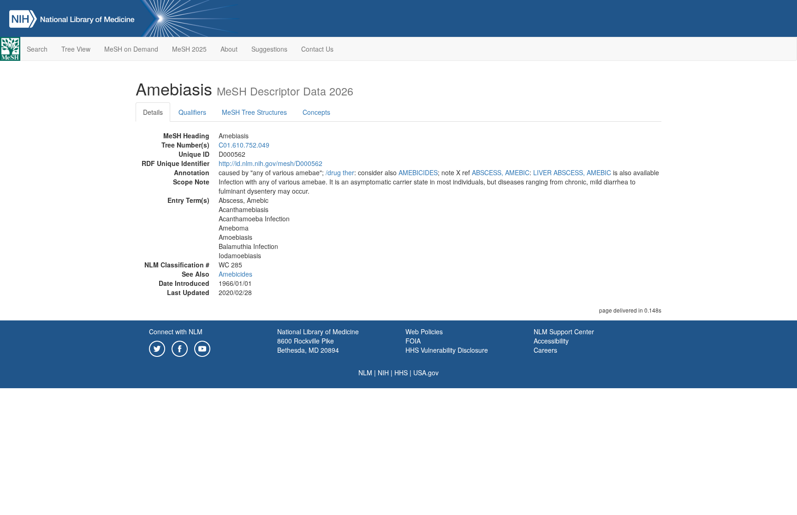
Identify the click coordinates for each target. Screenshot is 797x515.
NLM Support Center (564, 331)
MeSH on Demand (131, 48)
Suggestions (269, 48)
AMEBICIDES (418, 172)
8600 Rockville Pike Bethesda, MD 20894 (308, 345)
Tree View (75, 48)
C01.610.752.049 (244, 144)
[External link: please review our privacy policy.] (157, 347)
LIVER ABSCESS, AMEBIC (572, 172)
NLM (365, 372)
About (229, 48)
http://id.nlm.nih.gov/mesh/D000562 (270, 163)
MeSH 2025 (189, 48)
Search (37, 48)
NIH (383, 372)
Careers (545, 350)
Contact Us (317, 48)
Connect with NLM (175, 331)
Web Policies (424, 331)
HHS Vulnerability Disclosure (446, 350)
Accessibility (551, 340)
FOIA (413, 340)
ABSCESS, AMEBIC (500, 172)
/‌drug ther (340, 172)
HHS (401, 372)
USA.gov (426, 372)
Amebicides (235, 273)
